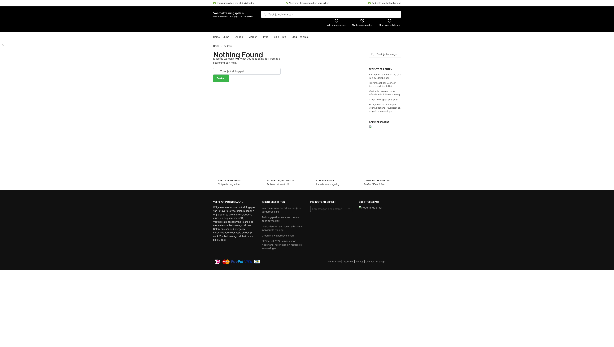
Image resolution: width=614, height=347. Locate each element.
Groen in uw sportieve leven (383, 99)
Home (216, 46)
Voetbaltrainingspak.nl (228, 13)
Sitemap (380, 261)
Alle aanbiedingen (336, 25)
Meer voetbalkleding (390, 25)
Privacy (359, 261)
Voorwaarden (334, 261)
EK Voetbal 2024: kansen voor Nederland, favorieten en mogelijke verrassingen (385, 107)
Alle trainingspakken (362, 25)
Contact (370, 261)
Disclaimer (348, 261)
